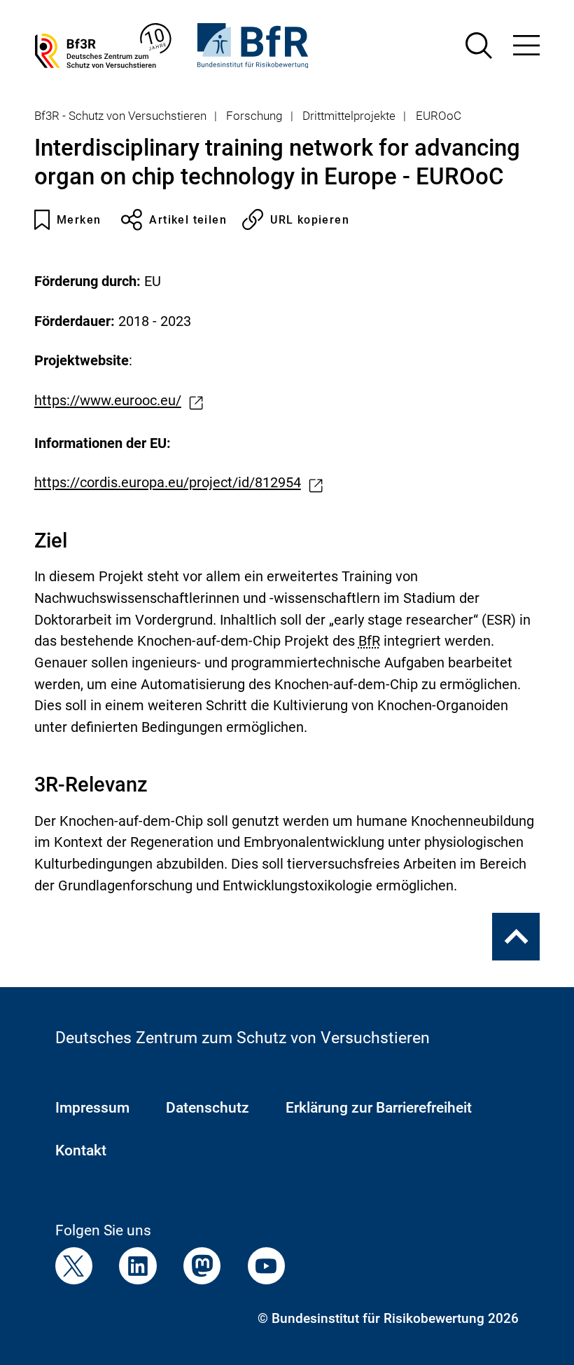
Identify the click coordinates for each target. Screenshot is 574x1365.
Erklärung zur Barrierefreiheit (379, 1107)
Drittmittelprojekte (349, 116)
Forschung (254, 116)
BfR (369, 641)
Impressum (92, 1107)
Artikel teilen (188, 219)
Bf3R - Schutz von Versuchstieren (120, 116)
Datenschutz (207, 1107)
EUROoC (438, 116)
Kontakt (80, 1150)
